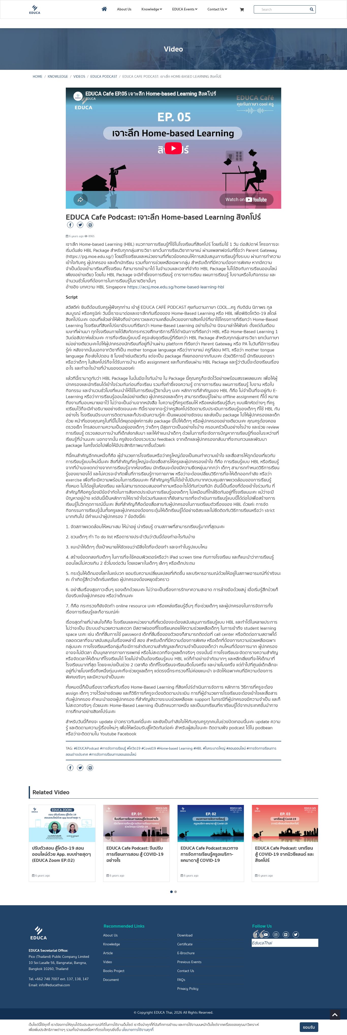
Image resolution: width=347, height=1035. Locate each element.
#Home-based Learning (175, 748)
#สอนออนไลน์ (236, 748)
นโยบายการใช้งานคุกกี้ (137, 1029)
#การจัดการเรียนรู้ (113, 748)
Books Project (113, 971)
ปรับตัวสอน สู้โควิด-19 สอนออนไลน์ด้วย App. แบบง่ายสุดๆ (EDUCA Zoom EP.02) (61, 854)
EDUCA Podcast (103, 76)
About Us (124, 9)
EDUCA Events (183, 9)
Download (185, 935)
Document (111, 979)
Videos (79, 76)
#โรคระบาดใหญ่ (214, 748)
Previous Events (189, 962)
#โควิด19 (133, 748)
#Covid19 (148, 748)
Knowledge (150, 9)
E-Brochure (186, 953)
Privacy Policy (187, 988)
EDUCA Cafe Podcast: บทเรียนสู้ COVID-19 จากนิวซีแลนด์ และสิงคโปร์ (284, 854)
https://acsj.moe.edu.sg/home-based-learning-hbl (175, 287)
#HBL (198, 748)
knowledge (58, 76)
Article (108, 953)
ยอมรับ (309, 1027)
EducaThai (262, 943)
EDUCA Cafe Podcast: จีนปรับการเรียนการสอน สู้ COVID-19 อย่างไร (135, 854)
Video (107, 962)
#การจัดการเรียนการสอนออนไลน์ (112, 754)
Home (37, 76)
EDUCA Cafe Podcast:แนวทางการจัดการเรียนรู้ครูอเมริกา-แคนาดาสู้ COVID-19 (209, 854)
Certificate (185, 944)
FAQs (181, 979)
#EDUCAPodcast (86, 748)
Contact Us (216, 9)
